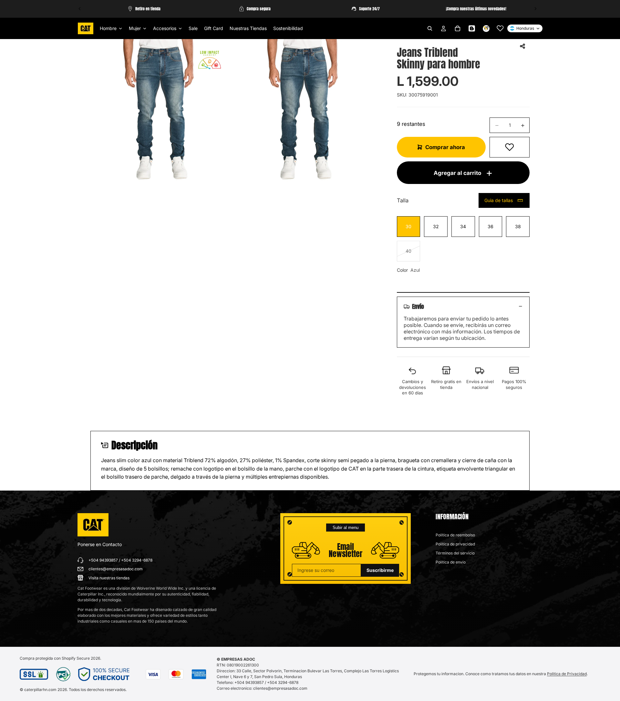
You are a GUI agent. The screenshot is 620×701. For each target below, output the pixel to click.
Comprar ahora (445, 147)
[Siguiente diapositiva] (535, 9)
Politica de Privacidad (567, 673)
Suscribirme (380, 570)
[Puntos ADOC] (486, 28)
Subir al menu (345, 527)
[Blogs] (472, 28)
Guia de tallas (498, 200)
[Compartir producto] (522, 46)
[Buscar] (430, 28)
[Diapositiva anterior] (80, 9)
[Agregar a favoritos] (510, 147)
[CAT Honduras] (93, 524)
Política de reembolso (455, 535)
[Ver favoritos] (500, 28)
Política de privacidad (455, 544)
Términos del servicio (455, 553)
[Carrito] (457, 28)
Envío (418, 306)
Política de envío (451, 562)
